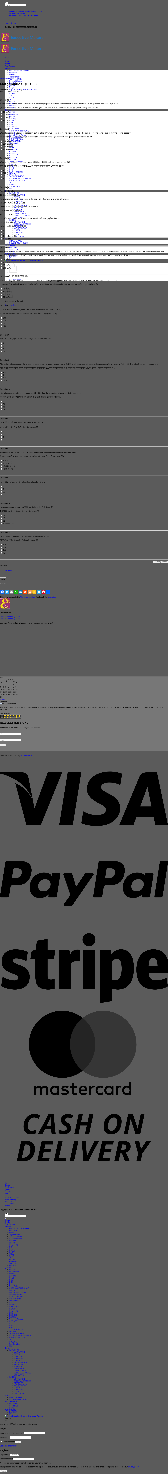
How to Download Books (32, 260)
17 (4, 518)
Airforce (12, 116)
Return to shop (10, 305)
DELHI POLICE (20, 1371)
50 (4, 404)
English (12, 1243)
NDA (11, 145)
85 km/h (6, 262)
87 (4, 179)
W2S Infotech (26, 755)
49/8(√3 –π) (8, 469)
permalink (52, 597)
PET (11, 189)
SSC (11, 156)
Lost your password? (8, 1446)
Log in (18, 1442)
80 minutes (7, 149)
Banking (12, 118)
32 (4, 521)
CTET (11, 97)
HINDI (16, 234)
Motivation (13, 106)
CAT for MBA (14, 187)
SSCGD (12, 160)
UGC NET (13, 164)
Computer (13, 127)
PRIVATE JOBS (15, 241)
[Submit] (5, 1218)
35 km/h (6, 112)
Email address (6, 1459)
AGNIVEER (14, 114)
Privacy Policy (10, 1199)
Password (4, 1437)
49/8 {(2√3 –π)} (9, 466)
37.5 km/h (7, 118)
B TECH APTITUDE (17, 180)
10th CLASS (19, 236)
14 (4, 351)
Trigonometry (14, 77)
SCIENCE (18, 1367)
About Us (13, 247)
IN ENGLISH (14, 193)
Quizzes (8, 110)
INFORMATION (11, 245)
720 (4, 321)
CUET (11, 123)
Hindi (11, 1249)
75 (4, 410)
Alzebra (12, 75)
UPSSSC (13, 184)
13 (4, 495)
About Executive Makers (19, 1228)
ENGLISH (18, 1356)
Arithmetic (13, 73)
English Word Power (17, 135)
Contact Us (13, 249)
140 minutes (8, 141)
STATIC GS (18, 1365)
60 (4, 407)
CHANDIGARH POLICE (19, 131)
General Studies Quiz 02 (10, 619)
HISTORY (18, 230)
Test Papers (10, 66)
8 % (4, 378)
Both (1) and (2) (9, 236)
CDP (11, 1247)
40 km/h (6, 120)
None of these (9, 239)
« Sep (2, 699)
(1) (4, 231)
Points (7, 1206)
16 (4, 515)
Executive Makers (30, 90)
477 (4, 170)
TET (11, 100)
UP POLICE (14, 149)
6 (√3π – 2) (7, 461)
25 (4, 401)
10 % (5, 381)
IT (10, 258)
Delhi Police (14, 129)
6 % (4, 375)
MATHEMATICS (20, 205)
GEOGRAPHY (15, 141)
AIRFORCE (14, 1261)
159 (4, 173)
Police (11, 1305)
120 (4, 326)
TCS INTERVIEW (16, 176)
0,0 (4, 547)
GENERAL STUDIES (22, 216)
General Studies (15, 81)
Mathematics (14, 143)
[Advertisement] (84, 59)
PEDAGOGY (19, 1369)
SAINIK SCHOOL (16, 172)
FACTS (17, 197)
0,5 (4, 550)
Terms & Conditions (12, 1197)
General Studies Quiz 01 (10, 617)
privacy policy (133, 1467)
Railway (12, 151)
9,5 (4, 553)
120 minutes (8, 144)
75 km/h (6, 260)
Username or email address (12, 1433)
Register (3, 1471)
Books (7, 64)
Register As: (5, 1455)
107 (4, 176)
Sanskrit (12, 1241)
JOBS (7, 1195)
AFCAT (12, 102)
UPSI (11, 1323)
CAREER (13, 1412)
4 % (4, 372)
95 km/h (6, 265)
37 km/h (6, 115)
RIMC (11, 168)
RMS (11, 170)
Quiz (9, 78)
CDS (11, 125)
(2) (4, 233)
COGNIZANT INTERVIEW (20, 178)
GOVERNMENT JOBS (18, 243)
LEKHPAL (13, 174)
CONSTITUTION (16, 139)
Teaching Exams (16, 1319)
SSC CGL (13, 158)
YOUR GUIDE (10, 254)
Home (7, 61)
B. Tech (12, 1251)
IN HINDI (12, 220)
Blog (6, 1193)
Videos (8, 68)
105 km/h (7, 268)
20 (4, 323)
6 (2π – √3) (7, 463)
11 (4, 492)
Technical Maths (15, 79)
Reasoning (13, 87)
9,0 (4, 545)
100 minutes (8, 147)
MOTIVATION (19, 222)
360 (4, 318)
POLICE (12, 1266)
